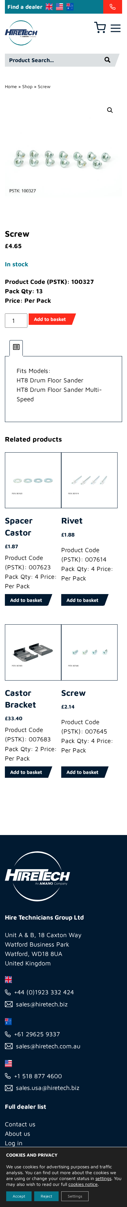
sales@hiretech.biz (42, 1004)
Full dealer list (25, 1106)
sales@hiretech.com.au (48, 1046)
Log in (13, 1143)
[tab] (16, 348)
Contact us (20, 1124)
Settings (75, 1196)
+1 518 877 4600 (38, 1076)
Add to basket (50, 319)
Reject (46, 1196)
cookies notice (83, 1184)
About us (17, 1133)
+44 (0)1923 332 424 (44, 992)
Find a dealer (24, 7)
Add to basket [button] (26, 600)
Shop (27, 86)
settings (103, 1178)
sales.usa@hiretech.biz (47, 1087)
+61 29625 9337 (37, 1034)
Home (11, 86)
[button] (110, 110)
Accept (19, 1196)
